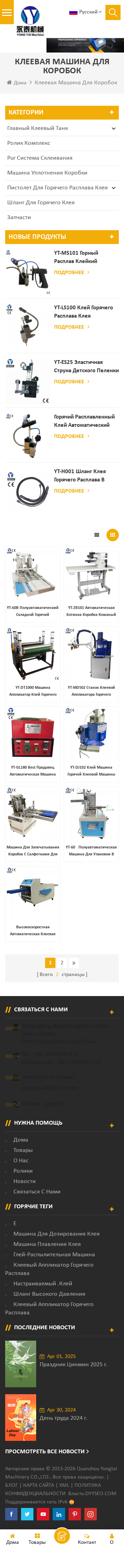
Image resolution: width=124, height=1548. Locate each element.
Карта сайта (38, 1485)
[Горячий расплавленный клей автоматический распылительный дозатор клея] (28, 436)
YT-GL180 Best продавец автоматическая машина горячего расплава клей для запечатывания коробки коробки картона (33, 772)
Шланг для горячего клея (41, 202)
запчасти (19, 217)
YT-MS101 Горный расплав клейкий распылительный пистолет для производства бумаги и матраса (84, 258)
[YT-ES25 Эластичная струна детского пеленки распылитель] (28, 381)
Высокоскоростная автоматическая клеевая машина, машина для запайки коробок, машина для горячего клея (33, 931)
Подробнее (69, 272)
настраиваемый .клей (42, 1283)
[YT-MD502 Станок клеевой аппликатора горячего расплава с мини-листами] (91, 654)
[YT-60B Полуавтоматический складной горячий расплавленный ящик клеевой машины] (33, 574)
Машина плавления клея (47, 1244)
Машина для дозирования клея (56, 1234)
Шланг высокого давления (49, 1294)
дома (20, 1140)
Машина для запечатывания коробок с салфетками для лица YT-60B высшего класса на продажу (33, 851)
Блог (11, 1485)
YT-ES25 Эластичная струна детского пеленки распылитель (86, 367)
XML (64, 1485)
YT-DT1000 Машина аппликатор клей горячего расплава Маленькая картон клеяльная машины (33, 692)
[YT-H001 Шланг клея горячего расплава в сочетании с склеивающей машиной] (28, 490)
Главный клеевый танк (37, 128)
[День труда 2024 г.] (20, 1417)
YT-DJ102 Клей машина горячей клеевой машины (91, 771)
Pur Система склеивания (40, 158)
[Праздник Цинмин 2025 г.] (20, 1364)
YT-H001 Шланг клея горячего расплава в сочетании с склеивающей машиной (85, 476)
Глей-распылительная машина (54, 1254)
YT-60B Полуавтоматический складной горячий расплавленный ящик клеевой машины (33, 612)
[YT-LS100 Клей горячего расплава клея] (28, 326)
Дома (20, 83)
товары (23, 1150)
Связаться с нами (37, 1192)
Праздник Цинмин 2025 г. (73, 1364)
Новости (24, 1181)
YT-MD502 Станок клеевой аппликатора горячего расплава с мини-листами (91, 692)
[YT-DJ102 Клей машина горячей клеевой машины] (91, 734)
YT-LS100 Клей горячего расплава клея (83, 312)
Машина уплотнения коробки (47, 173)
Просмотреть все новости (45, 1451)
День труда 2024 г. (63, 1418)
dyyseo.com (100, 1494)
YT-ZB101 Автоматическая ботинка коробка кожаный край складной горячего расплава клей (91, 612)
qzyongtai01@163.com (50, 1088)
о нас (21, 1160)
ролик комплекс (28, 143)
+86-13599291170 (56, 1054)
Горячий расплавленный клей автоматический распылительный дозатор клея (84, 422)
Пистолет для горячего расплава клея (57, 188)
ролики (23, 1171)
